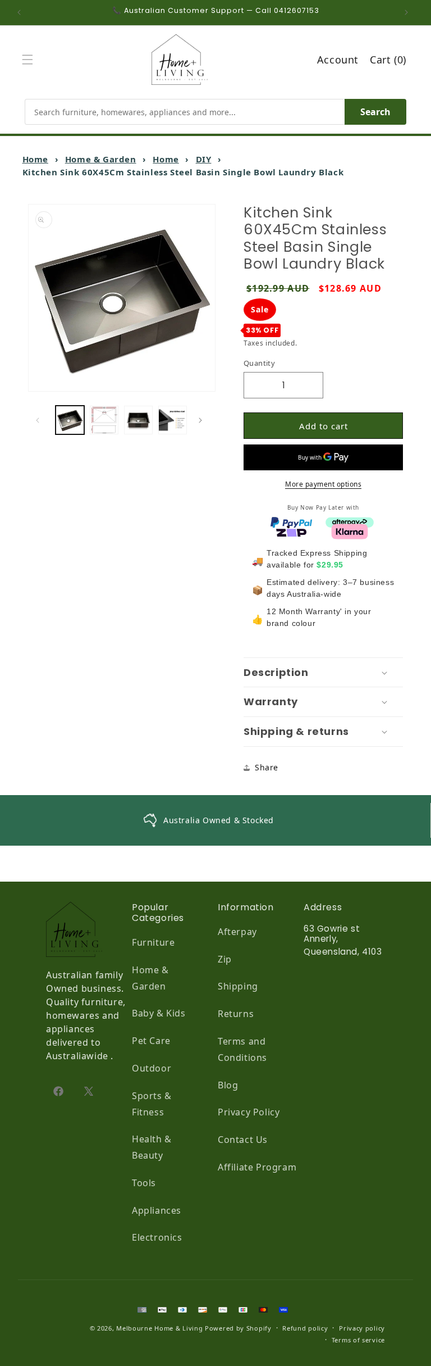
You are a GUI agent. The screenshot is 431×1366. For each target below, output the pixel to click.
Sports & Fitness (152, 1104)
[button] (30, 59)
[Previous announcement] (22, 12)
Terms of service (358, 1340)
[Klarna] (349, 530)
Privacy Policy (248, 1112)
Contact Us (243, 1139)
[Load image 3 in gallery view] (138, 420)
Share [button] (266, 767)
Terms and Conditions (242, 1049)
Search (375, 112)
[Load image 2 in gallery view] (104, 420)
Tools (144, 1183)
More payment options (323, 484)
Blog (228, 1085)
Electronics (157, 1237)
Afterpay (237, 931)
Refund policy (305, 1328)
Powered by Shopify (238, 1328)
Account (338, 59)
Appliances (156, 1210)
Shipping (238, 986)
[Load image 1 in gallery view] (70, 420)
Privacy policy (362, 1328)
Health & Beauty (152, 1147)
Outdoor (151, 1068)
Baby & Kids (159, 1013)
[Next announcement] (409, 12)
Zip (225, 959)
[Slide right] (203, 420)
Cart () (388, 59)
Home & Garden (100, 159)
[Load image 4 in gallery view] (172, 420)
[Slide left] (40, 420)
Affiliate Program (257, 1167)
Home (35, 159)
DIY (204, 159)
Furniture (153, 942)
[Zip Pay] (291, 530)
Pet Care (151, 1040)
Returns (236, 1014)
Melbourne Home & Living (159, 1328)
